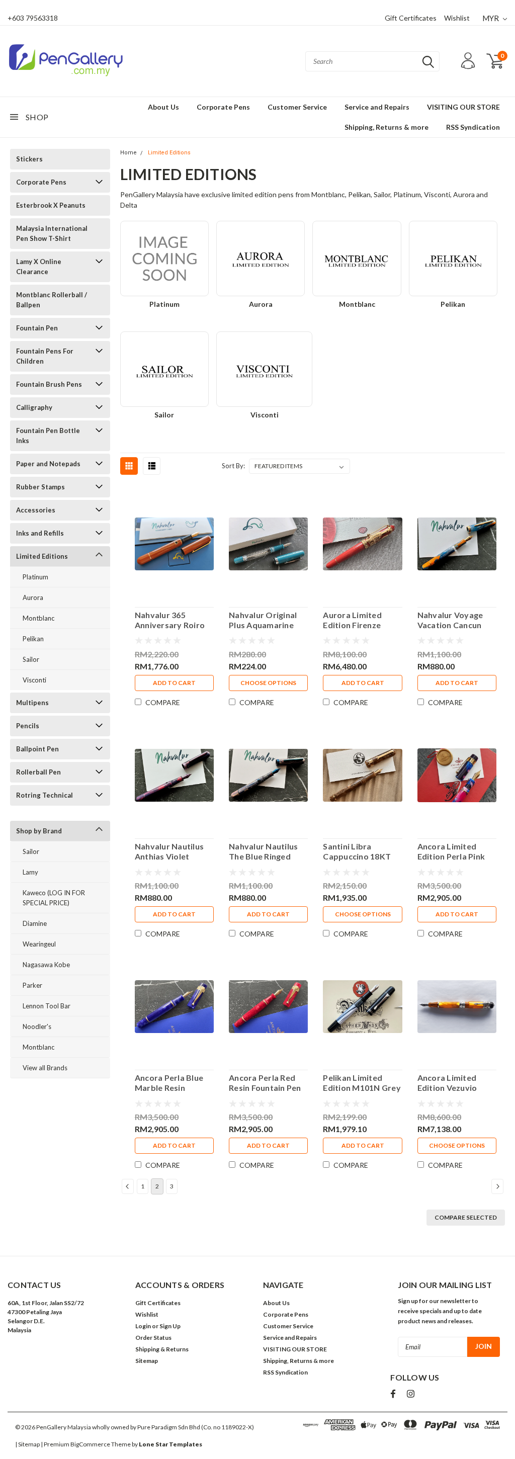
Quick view (174, 542)
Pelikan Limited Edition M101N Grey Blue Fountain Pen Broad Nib (362, 1083)
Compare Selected (466, 1217)
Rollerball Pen (38, 772)
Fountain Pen (37, 328)
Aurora (33, 597)
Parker (32, 985)
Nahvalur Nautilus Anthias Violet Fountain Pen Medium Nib (169, 851)
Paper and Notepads (48, 464)
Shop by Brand (39, 831)
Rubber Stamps (40, 487)
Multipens (32, 703)
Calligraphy (34, 407)
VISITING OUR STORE (463, 107)
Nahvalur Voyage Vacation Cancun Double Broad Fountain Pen (450, 620)
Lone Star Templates (170, 1444)
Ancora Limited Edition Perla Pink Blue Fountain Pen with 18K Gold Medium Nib (451, 851)
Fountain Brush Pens (49, 384)
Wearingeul (39, 944)
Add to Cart (174, 682)
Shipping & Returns (162, 1349)
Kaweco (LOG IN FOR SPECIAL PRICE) (54, 898)
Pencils (27, 726)
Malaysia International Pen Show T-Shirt (52, 233)
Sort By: (233, 466)
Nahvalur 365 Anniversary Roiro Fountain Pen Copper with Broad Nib (172, 620)
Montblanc (38, 618)
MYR (491, 18)
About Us (163, 107)
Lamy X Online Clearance (38, 267)
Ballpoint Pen (37, 749)
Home (128, 152)
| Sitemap (27, 1444)
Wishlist (457, 18)
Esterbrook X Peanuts (50, 205)
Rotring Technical (44, 795)
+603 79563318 (33, 18)
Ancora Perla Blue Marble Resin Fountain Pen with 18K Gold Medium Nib (169, 1083)
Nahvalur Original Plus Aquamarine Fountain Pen (263, 620)
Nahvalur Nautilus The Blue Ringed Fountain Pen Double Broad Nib (263, 851)
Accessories (35, 510)
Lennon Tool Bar (46, 1006)
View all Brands (45, 1068)
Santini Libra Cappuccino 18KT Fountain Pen (357, 851)
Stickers (29, 159)
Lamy (30, 872)
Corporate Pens (223, 107)
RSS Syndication (473, 127)
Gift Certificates (411, 18)
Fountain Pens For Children (44, 356)
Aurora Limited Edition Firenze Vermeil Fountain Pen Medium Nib (355, 620)
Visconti (34, 680)
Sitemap (146, 1360)
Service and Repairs (377, 107)
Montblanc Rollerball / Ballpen (51, 300)
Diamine (35, 923)
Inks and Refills (40, 533)
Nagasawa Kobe (46, 965)
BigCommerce (90, 1444)
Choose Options (268, 682)
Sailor (31, 659)
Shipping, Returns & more (386, 127)
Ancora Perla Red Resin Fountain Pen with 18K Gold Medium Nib (265, 1083)
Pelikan (33, 639)
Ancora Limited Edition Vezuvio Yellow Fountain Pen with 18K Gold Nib (455, 1083)
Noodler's (37, 1026)
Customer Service (297, 107)
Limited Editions (42, 556)
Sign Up (170, 1326)
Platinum (35, 577)
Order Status (153, 1337)
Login (143, 1326)
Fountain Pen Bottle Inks (48, 435)
